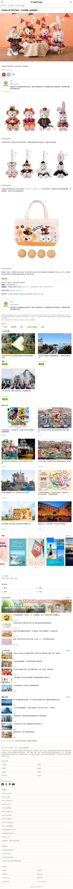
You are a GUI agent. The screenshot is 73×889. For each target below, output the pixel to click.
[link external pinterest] (10, 785)
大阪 (16, 578)
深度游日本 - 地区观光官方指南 (10, 840)
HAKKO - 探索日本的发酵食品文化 (11, 861)
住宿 (40, 588)
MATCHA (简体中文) (7, 811)
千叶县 (4, 5)
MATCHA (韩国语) (7, 808)
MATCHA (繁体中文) (7, 801)
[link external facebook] (3, 785)
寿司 (7, 578)
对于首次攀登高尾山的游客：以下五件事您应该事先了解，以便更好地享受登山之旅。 (37, 699)
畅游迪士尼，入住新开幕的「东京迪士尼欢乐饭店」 (52, 524)
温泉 (3, 578)
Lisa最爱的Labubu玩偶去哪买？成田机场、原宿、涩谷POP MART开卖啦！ (23, 608)
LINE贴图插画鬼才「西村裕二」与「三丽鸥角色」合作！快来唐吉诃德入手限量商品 (36, 615)
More (68, 536)
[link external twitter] (6, 785)
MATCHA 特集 (20, 5)
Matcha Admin (14, 84)
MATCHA (6, 396)
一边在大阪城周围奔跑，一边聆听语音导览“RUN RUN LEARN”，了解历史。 (34, 708)
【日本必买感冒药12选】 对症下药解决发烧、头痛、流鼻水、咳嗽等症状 (33, 669)
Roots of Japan (6, 853)
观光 (21, 327)
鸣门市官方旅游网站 (7, 857)
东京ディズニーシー (16, 290)
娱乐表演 (13, 327)
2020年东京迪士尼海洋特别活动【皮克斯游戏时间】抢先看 (54, 461)
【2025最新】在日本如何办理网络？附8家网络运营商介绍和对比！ (31, 677)
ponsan (6, 361)
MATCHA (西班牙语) (7, 826)
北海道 (39, 768)
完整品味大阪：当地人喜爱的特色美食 (23, 732)
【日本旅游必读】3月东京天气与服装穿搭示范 (26, 685)
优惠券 (11, 5)
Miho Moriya (44, 361)
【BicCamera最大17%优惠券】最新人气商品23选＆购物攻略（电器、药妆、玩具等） (37, 653)
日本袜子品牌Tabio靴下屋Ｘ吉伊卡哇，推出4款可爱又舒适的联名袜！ (32, 623)
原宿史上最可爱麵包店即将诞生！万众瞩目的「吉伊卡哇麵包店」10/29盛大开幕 (35, 631)
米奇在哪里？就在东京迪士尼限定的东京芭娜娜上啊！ (16, 524)
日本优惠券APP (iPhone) (9, 830)
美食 (5, 588)
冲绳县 (39, 772)
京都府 (4, 768)
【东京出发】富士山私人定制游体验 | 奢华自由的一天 (28, 724)
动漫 (42, 327)
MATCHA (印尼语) (7, 815)
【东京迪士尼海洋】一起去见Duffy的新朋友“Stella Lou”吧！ (26, 294)
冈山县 (39, 775)
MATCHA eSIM (6, 837)
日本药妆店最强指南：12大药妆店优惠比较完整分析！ (28, 661)
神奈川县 (4, 775)
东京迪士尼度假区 (32, 327)
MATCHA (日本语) (7, 793)
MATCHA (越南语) (7, 819)
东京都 (4, 764)
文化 (40, 591)
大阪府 (39, 764)
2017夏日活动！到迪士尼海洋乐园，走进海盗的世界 (16, 391)
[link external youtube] (13, 785)
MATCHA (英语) (6, 797)
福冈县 (4, 772)
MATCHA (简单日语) (7, 822)
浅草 (11, 578)
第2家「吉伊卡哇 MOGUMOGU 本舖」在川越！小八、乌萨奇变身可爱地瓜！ (34, 639)
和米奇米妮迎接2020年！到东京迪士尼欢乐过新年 (15, 492)
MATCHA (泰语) (6, 804)
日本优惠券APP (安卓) (8, 833)
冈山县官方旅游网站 (7, 850)
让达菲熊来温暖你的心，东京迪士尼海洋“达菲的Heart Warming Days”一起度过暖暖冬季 (53, 493)
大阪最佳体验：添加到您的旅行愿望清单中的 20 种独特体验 (29, 716)
